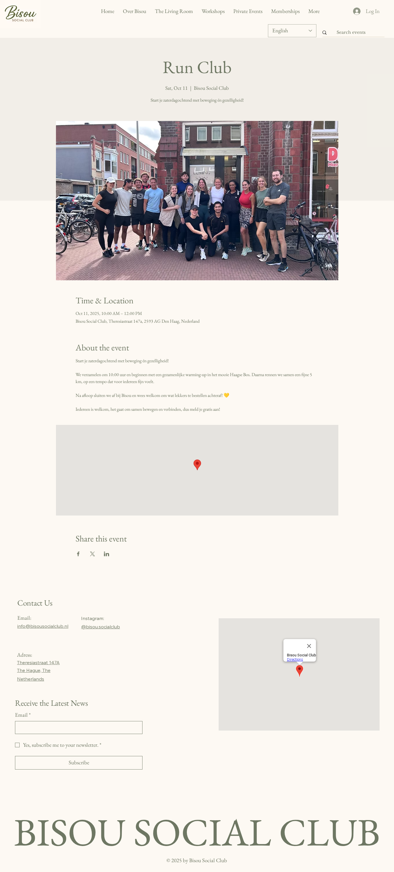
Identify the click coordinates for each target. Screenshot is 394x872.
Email (23, 714)
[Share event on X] (92, 554)
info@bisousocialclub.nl (42, 626)
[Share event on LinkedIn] (106, 554)
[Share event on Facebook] (78, 554)
